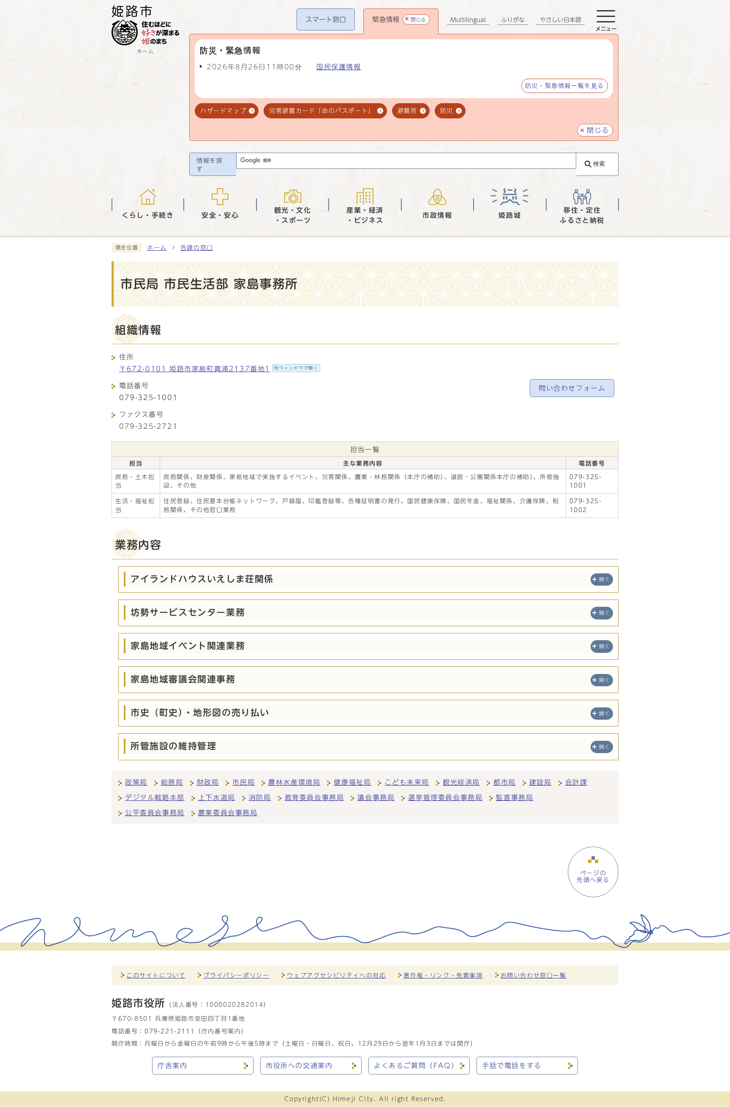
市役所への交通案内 (299, 1065)
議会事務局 (376, 797)
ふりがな (513, 20)
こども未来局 (406, 782)
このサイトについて (155, 975)
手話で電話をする (512, 1065)
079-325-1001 (148, 397)
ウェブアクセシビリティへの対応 (336, 975)
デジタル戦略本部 (155, 797)
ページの (593, 876)
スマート (325, 19)
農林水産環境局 (294, 782)
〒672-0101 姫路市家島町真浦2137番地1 (218, 368)
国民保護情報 (338, 66)
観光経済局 (461, 782)
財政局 (208, 782)
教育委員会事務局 (314, 797)
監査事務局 (514, 797)
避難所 (407, 110)
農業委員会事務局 (228, 812)
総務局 (172, 782)
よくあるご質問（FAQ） (416, 1065)
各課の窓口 (196, 248)
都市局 (504, 782)
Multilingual (468, 20)
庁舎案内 (172, 1065)
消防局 (260, 797)
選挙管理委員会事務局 (445, 797)
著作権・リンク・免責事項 (442, 975)
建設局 (540, 782)
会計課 (576, 782)
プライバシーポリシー (236, 975)
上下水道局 (216, 797)
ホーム (157, 248)
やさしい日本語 (560, 20)
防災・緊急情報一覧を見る (564, 86)
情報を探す (209, 165)
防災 (446, 110)
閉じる (598, 130)
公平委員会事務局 (155, 812)
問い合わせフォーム (572, 388)
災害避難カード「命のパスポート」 (322, 110)
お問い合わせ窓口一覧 (534, 975)
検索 (599, 164)
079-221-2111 (169, 1031)
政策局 (136, 782)
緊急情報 (399, 19)
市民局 (243, 782)
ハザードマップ (223, 110)
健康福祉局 (352, 782)
